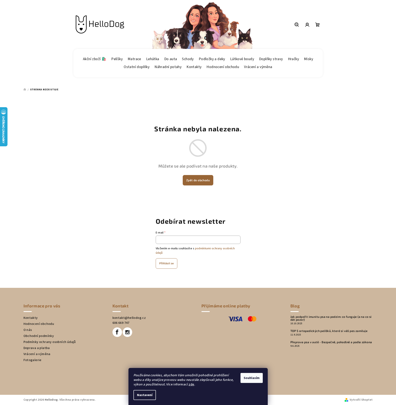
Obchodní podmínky (38, 336)
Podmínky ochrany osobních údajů (49, 342)
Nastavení (144, 395)
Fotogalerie (32, 360)
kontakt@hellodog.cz (129, 318)
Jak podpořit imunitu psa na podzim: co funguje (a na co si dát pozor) (331, 318)
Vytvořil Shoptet (361, 400)
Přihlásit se (166, 263)
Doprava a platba (36, 348)
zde (191, 384)
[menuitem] (94, 59)
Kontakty (30, 318)
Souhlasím (252, 378)
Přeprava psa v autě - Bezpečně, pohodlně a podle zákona (331, 342)
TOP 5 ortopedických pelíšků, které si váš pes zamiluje (329, 330)
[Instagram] (127, 332)
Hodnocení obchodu (38, 324)
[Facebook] (117, 332)
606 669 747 (121, 323)
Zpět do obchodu (198, 180)
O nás (27, 330)
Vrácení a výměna (37, 354)
